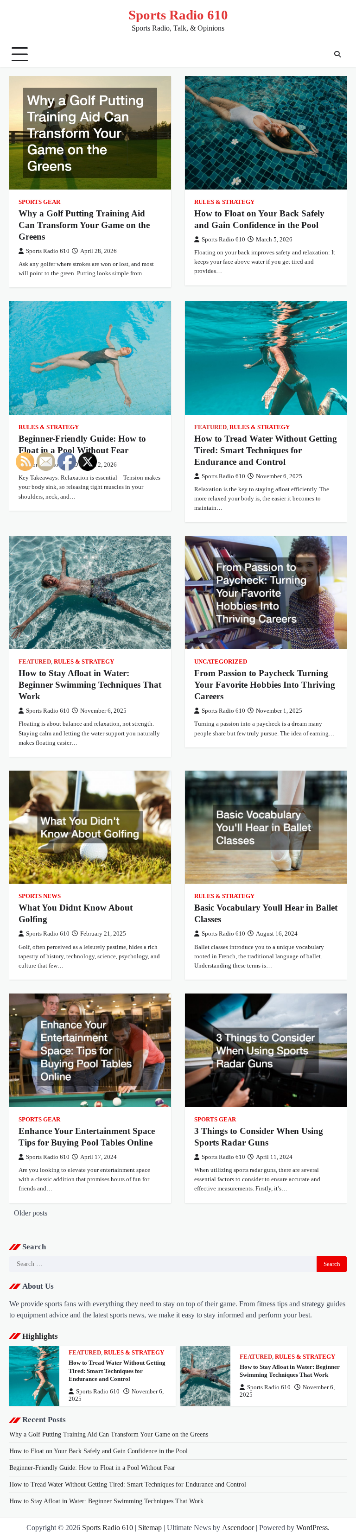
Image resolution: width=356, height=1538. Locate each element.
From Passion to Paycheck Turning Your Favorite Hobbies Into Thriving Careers (264, 684)
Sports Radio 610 (178, 14)
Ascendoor (238, 1528)
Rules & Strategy (224, 202)
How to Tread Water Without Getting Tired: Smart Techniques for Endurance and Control (265, 450)
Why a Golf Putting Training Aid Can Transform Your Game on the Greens (84, 225)
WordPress (312, 1528)
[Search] (337, 54)
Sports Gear (39, 202)
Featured (210, 427)
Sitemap (150, 1528)
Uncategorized (220, 661)
